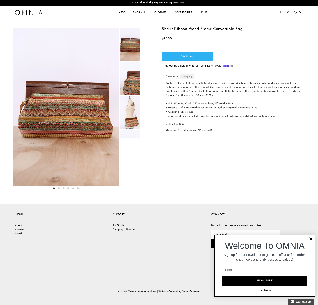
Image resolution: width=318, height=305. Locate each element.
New (121, 12)
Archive (19, 229)
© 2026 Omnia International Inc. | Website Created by (150, 291)
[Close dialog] (311, 239)
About (18, 225)
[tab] (172, 76)
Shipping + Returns (124, 229)
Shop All (139, 12)
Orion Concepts (191, 291)
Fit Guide (118, 225)
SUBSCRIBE (265, 280)
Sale (203, 12)
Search (19, 233)
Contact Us (303, 301)
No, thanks (264, 290)
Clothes (160, 12)
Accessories (183, 12)
